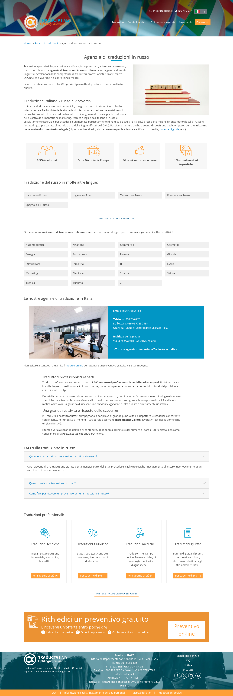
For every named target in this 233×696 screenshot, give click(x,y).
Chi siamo (157, 22)
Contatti (188, 670)
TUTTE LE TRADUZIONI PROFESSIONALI (116, 593)
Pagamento (186, 22)
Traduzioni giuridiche (93, 544)
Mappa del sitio (142, 692)
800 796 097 (113, 670)
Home (27, 43)
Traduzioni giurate (188, 544)
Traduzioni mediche (140, 544)
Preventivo (202, 22)
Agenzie (170, 22)
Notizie (188, 665)
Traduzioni (118, 22)
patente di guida (169, 129)
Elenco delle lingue (188, 656)
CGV (54, 692)
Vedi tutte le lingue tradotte (116, 218)
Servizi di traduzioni (46, 43)
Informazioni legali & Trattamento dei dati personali (94, 692)
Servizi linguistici (137, 22)
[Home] (47, 22)
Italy (203, 11)
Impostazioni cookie (170, 692)
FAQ (187, 660)
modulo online (74, 365)
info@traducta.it (131, 310)
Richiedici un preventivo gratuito (95, 619)
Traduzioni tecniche (45, 544)
